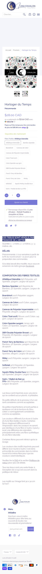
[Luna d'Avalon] (21, 6)
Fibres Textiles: (16, 139)
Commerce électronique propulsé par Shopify (17, 561)
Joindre (30, 529)
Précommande (10, 108)
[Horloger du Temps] (17, 94)
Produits (16, 50)
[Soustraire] (6, 195)
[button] (30, 14)
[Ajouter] (18, 195)
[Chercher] (24, 14)
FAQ (16, 460)
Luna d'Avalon (6, 558)
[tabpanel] (21, 358)
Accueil (8, 50)
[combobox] (12, 14)
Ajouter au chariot (21, 202)
